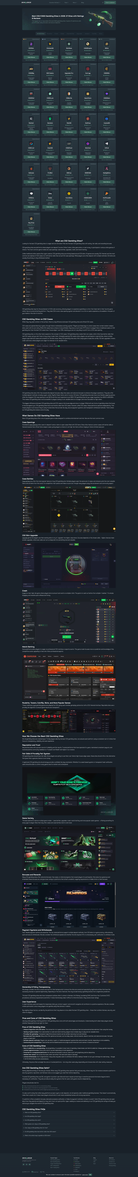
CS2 (94, 1161)
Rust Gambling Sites (55, 1161)
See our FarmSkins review (69, 209)
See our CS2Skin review (31, 60)
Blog (82, 2)
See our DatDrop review (88, 135)
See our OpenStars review (88, 110)
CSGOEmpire (78, 1165)
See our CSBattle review (69, 110)
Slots (100, 33)
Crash (56, 33)
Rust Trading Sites (54, 1167)
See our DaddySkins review (106, 184)
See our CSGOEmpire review (88, 60)
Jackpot (87, 33)
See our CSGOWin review (107, 85)
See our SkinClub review (88, 159)
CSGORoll (77, 1167)
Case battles (26, 481)
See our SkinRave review (69, 60)
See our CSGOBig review (31, 85)
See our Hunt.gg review (87, 85)
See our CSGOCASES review (88, 209)
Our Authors (112, 1159)
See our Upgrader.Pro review (69, 85)
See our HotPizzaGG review (106, 209)
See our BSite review (107, 60)
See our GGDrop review (69, 184)
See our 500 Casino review (50, 85)
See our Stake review (50, 209)
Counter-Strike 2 (54, 2)
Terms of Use (112, 1163)
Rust (66, 2)
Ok (90, 1174)
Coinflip (94, 33)
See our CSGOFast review (69, 159)
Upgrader (79, 33)
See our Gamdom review (50, 135)
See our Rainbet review (31, 135)
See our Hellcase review (31, 184)
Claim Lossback (110, 2)
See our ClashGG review (50, 159)
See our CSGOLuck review (50, 110)
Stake (76, 1159)
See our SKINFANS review (88, 184)
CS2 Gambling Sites (55, 1159)
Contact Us (112, 1161)
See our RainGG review (69, 135)
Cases (62, 33)
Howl (76, 1169)
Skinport (77, 1171)
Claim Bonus (31, 57)
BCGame (77, 1161)
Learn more (85, 1174)
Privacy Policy (112, 1165)
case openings (33, 425)
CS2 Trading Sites (54, 1165)
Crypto (95, 1159)
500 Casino (77, 1163)
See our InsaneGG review (107, 135)
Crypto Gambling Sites (55, 1163)
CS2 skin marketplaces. (42, 1059)
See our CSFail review (107, 159)
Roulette (49, 33)
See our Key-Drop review (31, 234)
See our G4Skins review (31, 209)
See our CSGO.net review (31, 159)
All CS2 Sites (40, 33)
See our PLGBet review (50, 184)
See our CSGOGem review (107, 110)
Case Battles (70, 33)
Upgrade (24, 538)
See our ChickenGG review (50, 60)
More (74, 2)
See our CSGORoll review (31, 110)
